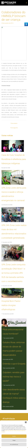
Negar (14, 440)
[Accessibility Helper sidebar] (26, 24)
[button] (26, 422)
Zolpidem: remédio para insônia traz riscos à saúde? (13, 376)
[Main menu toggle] (26, 3)
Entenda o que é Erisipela (14, 363)
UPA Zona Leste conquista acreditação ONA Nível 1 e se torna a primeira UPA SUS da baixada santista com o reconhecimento (13, 273)
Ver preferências (14, 444)
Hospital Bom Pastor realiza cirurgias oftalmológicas (10, 305)
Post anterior (14, 123)
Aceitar (14, 436)
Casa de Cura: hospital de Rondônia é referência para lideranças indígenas (13, 159)
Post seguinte (14, 128)
